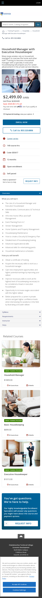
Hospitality (26, 31)
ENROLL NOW (21, 122)
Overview (6, 193)
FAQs (4, 325)
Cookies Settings (19, 590)
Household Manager (14, 375)
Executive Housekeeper (15, 474)
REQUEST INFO (31, 181)
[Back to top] (21, 545)
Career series (12, 138)
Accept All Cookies (19, 584)
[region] (19, 577)
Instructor (6, 321)
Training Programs (13, 31)
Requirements (7, 316)
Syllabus (5, 312)
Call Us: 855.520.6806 (11, 38)
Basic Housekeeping (14, 424)
